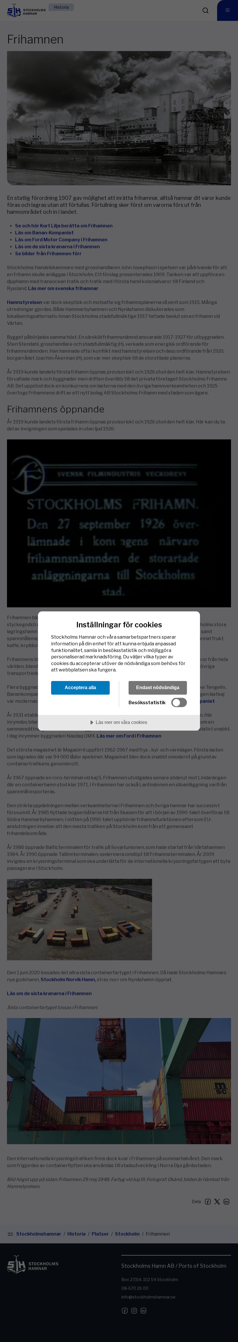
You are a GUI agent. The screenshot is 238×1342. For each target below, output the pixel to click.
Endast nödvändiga (157, 687)
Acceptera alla (80, 687)
